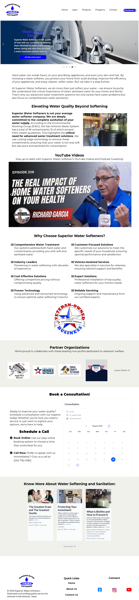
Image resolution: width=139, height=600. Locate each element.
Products (86, 9)
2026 (100, 426)
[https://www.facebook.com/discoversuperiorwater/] (100, 589)
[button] (73, 415)
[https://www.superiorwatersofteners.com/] (27, 581)
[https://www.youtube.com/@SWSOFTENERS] (129, 589)
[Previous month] (86, 426)
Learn (75, 9)
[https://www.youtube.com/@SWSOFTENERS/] (70, 194)
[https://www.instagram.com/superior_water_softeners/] (114, 590)
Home (64, 9)
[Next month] (109, 426)
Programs (100, 9)
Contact (113, 9)
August (95, 426)
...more (36, 520)
